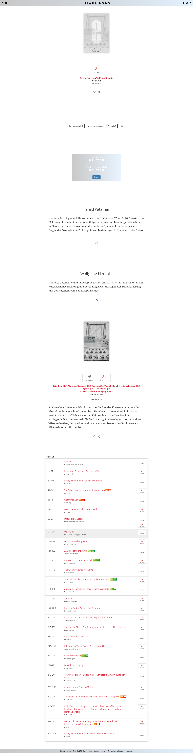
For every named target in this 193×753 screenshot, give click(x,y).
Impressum (129, 751)
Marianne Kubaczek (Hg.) (79, 386)
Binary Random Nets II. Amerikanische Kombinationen (89, 734)
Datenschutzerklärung (116, 751)
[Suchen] (6, 3)
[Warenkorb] (190, 3)
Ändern (96, 177)
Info (84, 751)
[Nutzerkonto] (183, 3)
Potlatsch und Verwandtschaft (78, 560)
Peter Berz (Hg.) (60, 386)
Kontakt (103, 751)
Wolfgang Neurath (104, 78)
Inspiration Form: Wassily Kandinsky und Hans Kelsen (88, 618)
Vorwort (68, 462)
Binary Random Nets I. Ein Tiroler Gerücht (83, 481)
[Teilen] (98, 92)
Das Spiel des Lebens (73, 519)
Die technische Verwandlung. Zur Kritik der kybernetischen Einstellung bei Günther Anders (91, 722)
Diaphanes (96, 3)
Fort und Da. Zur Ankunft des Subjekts (82, 608)
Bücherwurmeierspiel (74, 637)
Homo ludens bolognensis (76, 541)
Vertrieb (97, 751)
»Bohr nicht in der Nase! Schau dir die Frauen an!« (87, 579)
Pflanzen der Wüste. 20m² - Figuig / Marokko (84, 646)
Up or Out (69, 532)
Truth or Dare (70, 598)
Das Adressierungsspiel (75, 665)
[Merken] (94, 92)
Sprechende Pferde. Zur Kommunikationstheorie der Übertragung (95, 627)
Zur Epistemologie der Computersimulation (84, 490)
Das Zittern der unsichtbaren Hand (80, 509)
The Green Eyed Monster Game (78, 570)
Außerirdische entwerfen (76, 551)
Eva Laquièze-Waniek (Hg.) (104, 386)
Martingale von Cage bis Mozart (79, 687)
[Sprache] (187, 3)
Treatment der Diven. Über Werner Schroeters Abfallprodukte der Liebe (94, 676)
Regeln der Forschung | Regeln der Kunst (83, 471)
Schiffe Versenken (72, 656)
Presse (90, 751)
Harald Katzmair (87, 78)
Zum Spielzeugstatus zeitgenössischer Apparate (86, 589)
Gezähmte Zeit (71, 500)
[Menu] (3, 3)
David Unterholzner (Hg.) (128, 386)
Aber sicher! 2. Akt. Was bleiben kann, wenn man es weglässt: (92, 697)
